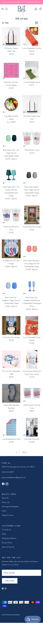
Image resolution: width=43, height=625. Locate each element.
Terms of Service (8, 547)
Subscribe (10, 581)
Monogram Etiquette (10, 506)
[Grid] (36, 22)
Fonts (4, 511)
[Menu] (2, 8)
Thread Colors (7, 515)
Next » (24, 452)
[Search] (7, 8)
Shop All (5, 498)
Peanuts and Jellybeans (13, 614)
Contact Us (6, 530)
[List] (39, 22)
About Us (5, 502)
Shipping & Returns (9, 538)
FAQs (4, 534)
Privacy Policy (7, 543)
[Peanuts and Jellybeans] (21, 8)
